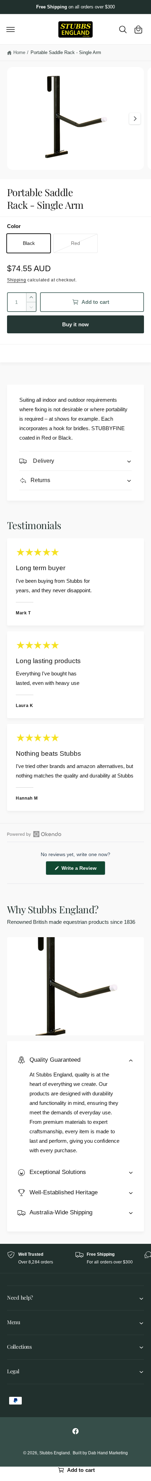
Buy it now (75, 324)
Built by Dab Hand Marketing (100, 1452)
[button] (10, 29)
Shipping (16, 280)
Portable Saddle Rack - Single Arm (66, 52)
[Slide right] (134, 118)
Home (19, 52)
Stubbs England (54, 1452)
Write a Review (80, 870)
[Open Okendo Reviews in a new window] (34, 834)
